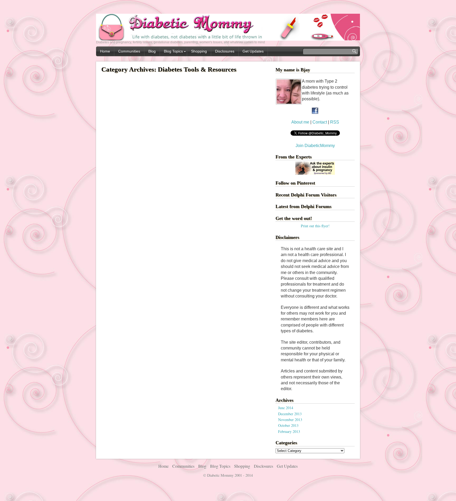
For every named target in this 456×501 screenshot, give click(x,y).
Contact (320, 122)
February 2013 (289, 431)
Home (105, 51)
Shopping (199, 51)
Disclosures (224, 51)
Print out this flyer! (315, 225)
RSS (334, 122)
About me (300, 122)
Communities (129, 51)
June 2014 (285, 407)
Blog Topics (173, 51)
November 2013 (290, 419)
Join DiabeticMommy (315, 145)
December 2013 (290, 413)
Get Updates (253, 51)
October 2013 (288, 425)
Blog (152, 51)
